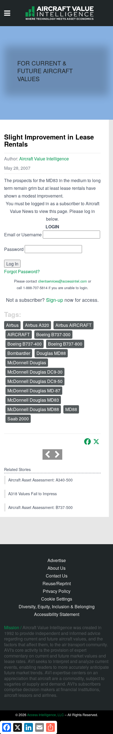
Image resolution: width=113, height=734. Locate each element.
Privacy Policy (56, 591)
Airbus (12, 325)
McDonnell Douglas (26, 362)
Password (14, 249)
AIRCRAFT (18, 334)
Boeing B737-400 (24, 344)
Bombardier (18, 353)
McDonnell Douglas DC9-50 (35, 381)
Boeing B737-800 (65, 344)
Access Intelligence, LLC (45, 714)
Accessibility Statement (56, 614)
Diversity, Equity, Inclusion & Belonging (57, 606)
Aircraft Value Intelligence (44, 158)
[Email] (39, 727)
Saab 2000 (18, 418)
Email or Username (23, 234)
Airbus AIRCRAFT (73, 325)
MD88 (71, 409)
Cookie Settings (56, 599)
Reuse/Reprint (57, 583)
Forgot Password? (22, 271)
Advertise (56, 560)
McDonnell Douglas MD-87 (33, 390)
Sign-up (54, 299)
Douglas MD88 (51, 353)
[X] (96, 442)
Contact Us (56, 576)
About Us (56, 568)
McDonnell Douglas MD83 (33, 400)
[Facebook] (87, 442)
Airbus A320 (37, 325)
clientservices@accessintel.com (62, 281)
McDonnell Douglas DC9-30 (35, 372)
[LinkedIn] (28, 727)
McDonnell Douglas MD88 (33, 409)
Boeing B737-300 (53, 334)
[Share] (50, 727)
